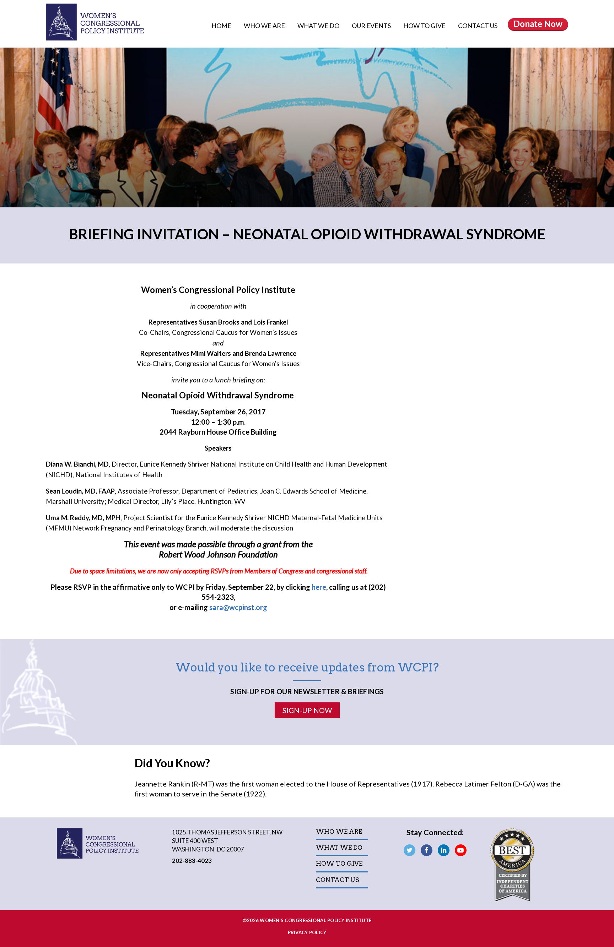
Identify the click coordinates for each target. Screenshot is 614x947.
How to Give (425, 25)
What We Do (318, 25)
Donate (537, 23)
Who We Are (265, 25)
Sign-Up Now (307, 710)
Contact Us (477, 25)
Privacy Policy (307, 932)
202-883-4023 (192, 860)
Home (221, 25)
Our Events (372, 25)
